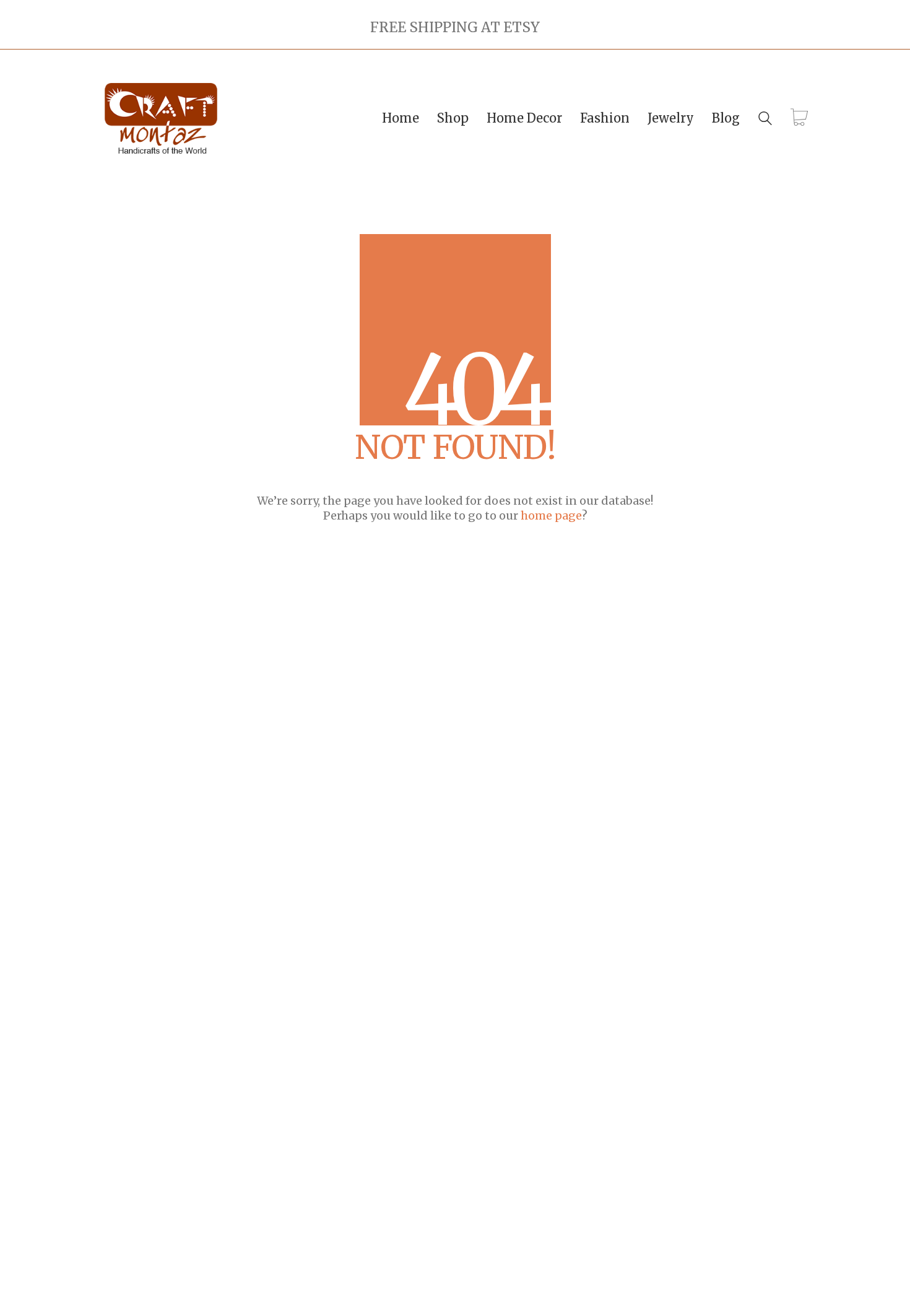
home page (551, 515)
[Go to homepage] (161, 118)
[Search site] (765, 119)
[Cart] (799, 118)
